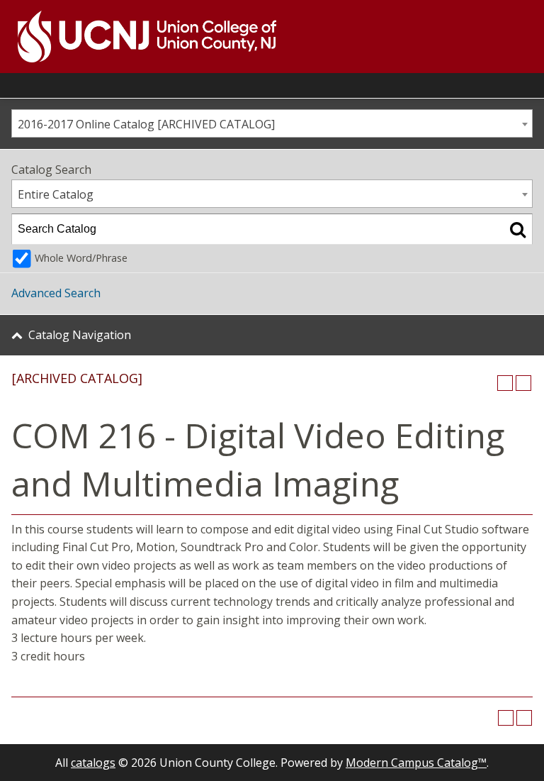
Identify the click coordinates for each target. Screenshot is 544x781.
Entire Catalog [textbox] (56, 194)
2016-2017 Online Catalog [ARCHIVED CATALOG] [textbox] (146, 124)
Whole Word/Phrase (81, 258)
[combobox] (272, 123)
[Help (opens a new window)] (523, 383)
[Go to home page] (138, 36)
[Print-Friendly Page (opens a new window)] (505, 383)
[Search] (518, 229)
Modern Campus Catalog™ (416, 762)
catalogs (93, 762)
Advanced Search (56, 293)
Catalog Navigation (79, 335)
